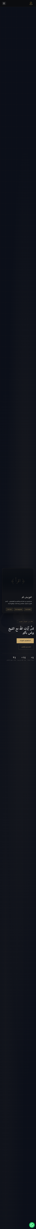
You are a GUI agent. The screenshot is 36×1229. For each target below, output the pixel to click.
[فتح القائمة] (4, 3)
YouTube (27, 609)
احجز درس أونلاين (26, 647)
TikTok (9, 609)
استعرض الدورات (25, 640)
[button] (32, 1225)
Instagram (18, 609)
